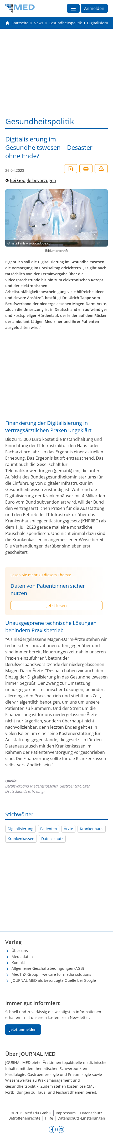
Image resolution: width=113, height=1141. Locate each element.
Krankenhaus (91, 828)
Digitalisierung (20, 828)
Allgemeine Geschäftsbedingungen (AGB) (48, 968)
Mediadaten (22, 956)
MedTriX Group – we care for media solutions (51, 974)
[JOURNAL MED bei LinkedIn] (60, 1129)
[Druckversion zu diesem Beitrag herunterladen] (70, 168)
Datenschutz (52, 838)
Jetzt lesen (57, 605)
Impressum (66, 1112)
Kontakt (18, 962)
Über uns (20, 950)
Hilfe (49, 1118)
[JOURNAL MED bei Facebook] (52, 1129)
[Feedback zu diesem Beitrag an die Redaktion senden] (101, 168)
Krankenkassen (21, 838)
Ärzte (68, 828)
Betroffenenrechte (24, 1118)
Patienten (48, 828)
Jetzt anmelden (23, 1029)
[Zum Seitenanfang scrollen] (103, 1131)
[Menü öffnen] (73, 8)
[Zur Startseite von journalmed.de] (20, 8)
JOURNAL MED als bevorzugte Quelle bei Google (54, 980)
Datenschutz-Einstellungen (81, 1118)
